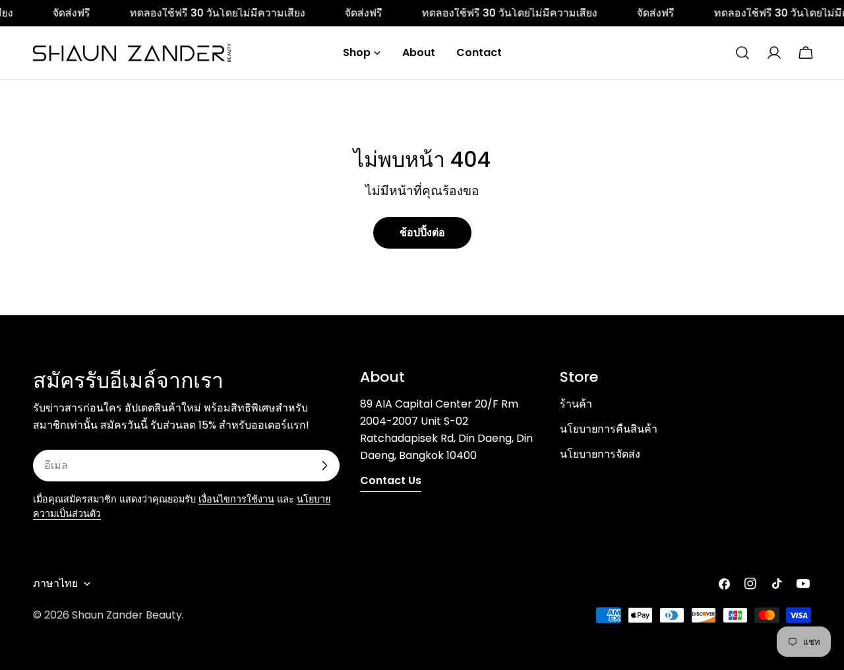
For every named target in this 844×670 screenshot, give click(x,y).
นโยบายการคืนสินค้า (608, 429)
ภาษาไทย (55, 583)
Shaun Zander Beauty (127, 615)
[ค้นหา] (742, 53)
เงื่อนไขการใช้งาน (236, 499)
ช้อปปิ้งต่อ (422, 232)
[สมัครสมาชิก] (324, 465)
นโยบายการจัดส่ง (600, 454)
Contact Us (390, 480)
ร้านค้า (576, 403)
